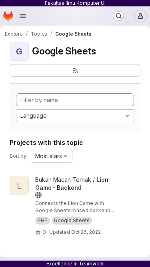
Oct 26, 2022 (86, 232)
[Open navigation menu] (22, 16)
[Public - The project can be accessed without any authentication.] (38, 195)
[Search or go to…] (119, 16)
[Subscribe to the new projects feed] (75, 70)
